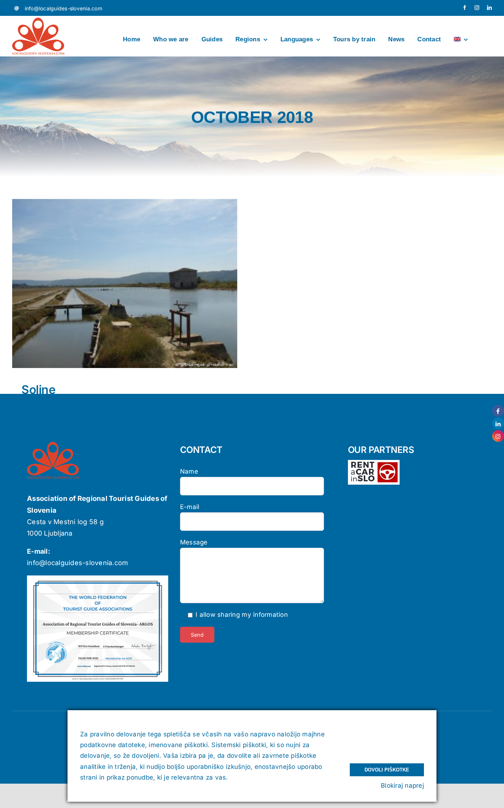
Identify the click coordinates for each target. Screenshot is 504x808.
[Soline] (124, 283)
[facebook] (464, 7)
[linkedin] (489, 7)
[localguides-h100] (38, 20)
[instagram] (476, 7)
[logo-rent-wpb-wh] (374, 463)
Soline (38, 389)
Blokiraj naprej (402, 785)
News (125, 292)
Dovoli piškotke (387, 770)
